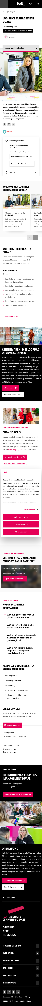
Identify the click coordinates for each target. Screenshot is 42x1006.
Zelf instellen (20, 524)
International (9, 982)
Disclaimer (19, 997)
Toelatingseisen (11, 675)
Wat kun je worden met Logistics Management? (21, 616)
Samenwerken (9, 975)
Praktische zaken (11, 960)
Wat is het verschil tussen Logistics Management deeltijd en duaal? (20, 650)
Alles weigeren (21, 532)
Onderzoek (8, 968)
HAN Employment (15, 449)
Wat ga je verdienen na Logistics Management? (20, 626)
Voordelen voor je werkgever (17, 690)
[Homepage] (21, 3)
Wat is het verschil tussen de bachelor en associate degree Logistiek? (21, 637)
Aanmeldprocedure (13, 680)
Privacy (27, 997)
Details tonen (29, 510)
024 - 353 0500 (10, 749)
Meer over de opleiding (14, 48)
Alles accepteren (21, 517)
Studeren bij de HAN (12, 945)
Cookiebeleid (8, 997)
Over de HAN (8, 953)
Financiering (10, 685)
